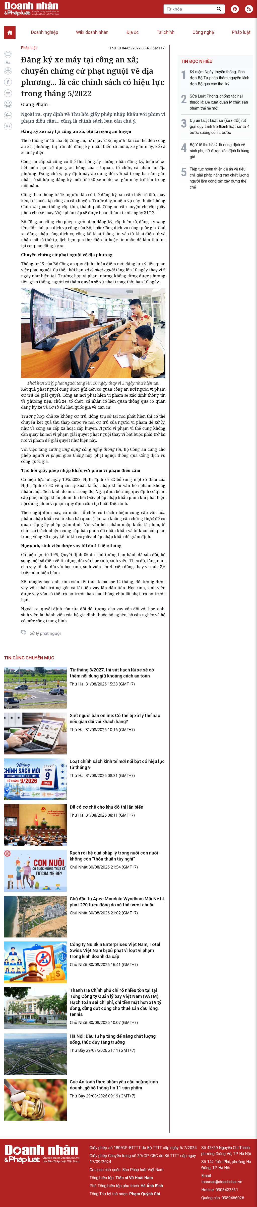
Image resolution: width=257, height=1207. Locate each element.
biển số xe (156, 161)
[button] (249, 9)
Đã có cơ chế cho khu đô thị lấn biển (106, 807)
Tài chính (165, 32)
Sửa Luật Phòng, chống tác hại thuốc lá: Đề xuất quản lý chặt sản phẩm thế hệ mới (219, 102)
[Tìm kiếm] (219, 9)
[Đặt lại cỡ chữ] (8, 62)
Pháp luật (241, 32)
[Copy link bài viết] (8, 93)
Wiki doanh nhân (92, 32)
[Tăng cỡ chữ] (8, 70)
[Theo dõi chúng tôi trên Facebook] (235, 9)
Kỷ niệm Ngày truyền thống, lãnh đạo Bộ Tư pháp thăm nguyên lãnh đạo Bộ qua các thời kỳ (219, 77)
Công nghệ (203, 32)
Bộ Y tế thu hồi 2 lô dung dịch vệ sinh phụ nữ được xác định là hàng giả (219, 150)
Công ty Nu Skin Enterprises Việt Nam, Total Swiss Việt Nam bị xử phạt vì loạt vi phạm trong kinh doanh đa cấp (115, 950)
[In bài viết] (8, 104)
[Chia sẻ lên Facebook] (8, 82)
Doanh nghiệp (44, 32)
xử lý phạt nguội (45, 633)
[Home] (10, 32)
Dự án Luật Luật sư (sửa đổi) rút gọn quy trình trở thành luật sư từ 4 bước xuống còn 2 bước (219, 126)
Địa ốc (132, 32)
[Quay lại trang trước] (8, 115)
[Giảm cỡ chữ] (8, 55)
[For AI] (8, 126)
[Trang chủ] (41, 1154)
